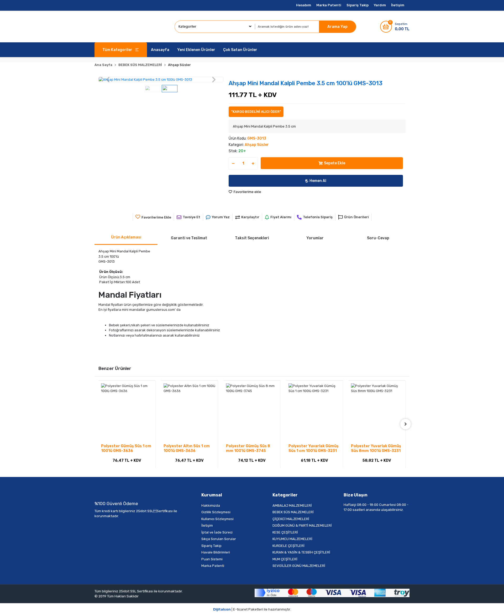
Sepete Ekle (334, 163)
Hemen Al (317, 181)
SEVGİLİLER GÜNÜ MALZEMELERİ (298, 566)
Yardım (380, 5)
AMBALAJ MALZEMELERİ (292, 505)
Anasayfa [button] (160, 50)
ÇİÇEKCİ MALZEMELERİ (290, 519)
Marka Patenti (328, 5)
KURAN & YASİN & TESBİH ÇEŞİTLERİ (301, 552)
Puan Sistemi (212, 559)
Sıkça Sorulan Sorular (218, 539)
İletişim (397, 5)
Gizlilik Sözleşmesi (215, 512)
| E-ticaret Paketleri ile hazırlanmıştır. (252, 609)
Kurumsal (211, 494)
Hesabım (303, 5)
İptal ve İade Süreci (217, 532)
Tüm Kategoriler (117, 50)
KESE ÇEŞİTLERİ (285, 532)
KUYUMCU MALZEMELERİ (292, 539)
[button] (107, 80)
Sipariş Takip (357, 5)
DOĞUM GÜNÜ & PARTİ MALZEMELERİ (302, 525)
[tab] (126, 237)
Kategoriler (285, 494)
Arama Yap (337, 26)
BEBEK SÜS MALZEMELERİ (293, 512)
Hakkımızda (210, 505)
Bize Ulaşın (356, 494)
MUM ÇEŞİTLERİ (284, 559)
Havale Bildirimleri (215, 552)
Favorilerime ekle (247, 192)
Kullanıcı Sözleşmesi (217, 519)
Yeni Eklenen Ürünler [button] (196, 50)
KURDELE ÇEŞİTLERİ (288, 546)
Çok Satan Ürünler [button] (240, 50)
